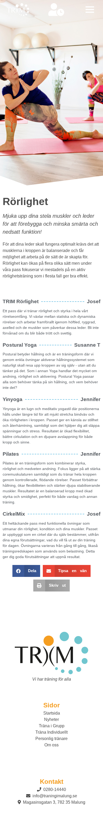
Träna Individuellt (51, 732)
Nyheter (51, 719)
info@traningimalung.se (54, 796)
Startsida (51, 713)
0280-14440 (54, 789)
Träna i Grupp (51, 726)
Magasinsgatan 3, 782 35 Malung (53, 802)
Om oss (51, 745)
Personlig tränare (51, 738)
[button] (89, 9)
